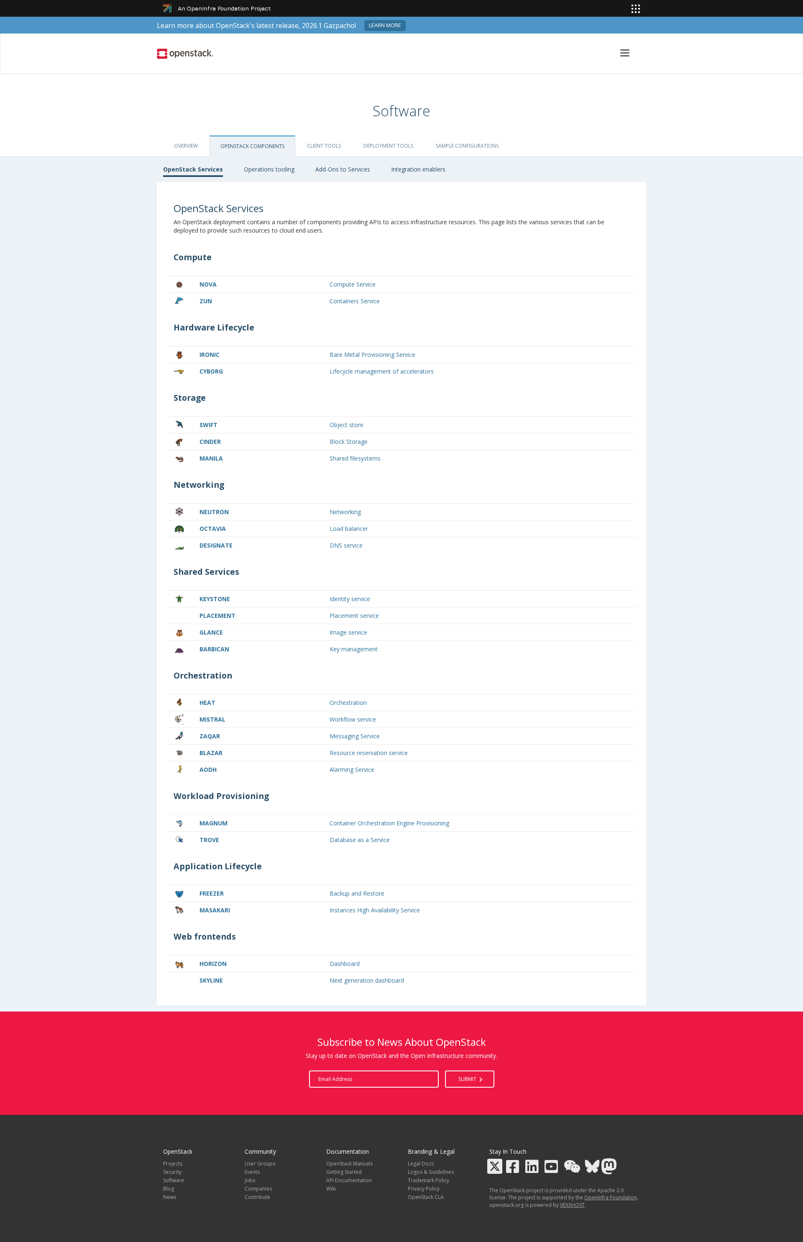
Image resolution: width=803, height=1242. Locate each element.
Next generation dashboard (367, 980)
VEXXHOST (572, 1205)
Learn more (385, 25)
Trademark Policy (428, 1180)
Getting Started (344, 1171)
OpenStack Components (252, 146)
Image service (348, 632)
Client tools (324, 145)
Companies (258, 1188)
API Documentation (349, 1180)
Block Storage (349, 442)
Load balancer (349, 529)
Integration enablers (418, 169)
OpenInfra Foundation (610, 1197)
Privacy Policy (424, 1188)
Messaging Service (355, 736)
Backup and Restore (357, 893)
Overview (186, 145)
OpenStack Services (193, 169)
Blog (168, 1188)
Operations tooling (269, 169)
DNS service (346, 545)
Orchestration (348, 703)
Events (252, 1171)
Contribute (257, 1197)
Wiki (331, 1188)
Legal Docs (421, 1163)
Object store (346, 425)
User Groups (260, 1163)
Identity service (350, 599)
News (169, 1197)
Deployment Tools (388, 145)
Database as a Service (360, 840)
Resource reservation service (369, 753)
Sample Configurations (467, 145)
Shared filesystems (355, 458)
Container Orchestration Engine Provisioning (389, 823)
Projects (172, 1163)
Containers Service (355, 301)
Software (173, 1180)
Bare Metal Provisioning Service (372, 355)
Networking (345, 512)
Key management (354, 649)
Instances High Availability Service (375, 910)
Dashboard (345, 964)
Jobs (250, 1180)
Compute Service (353, 284)
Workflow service (353, 719)
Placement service (354, 616)
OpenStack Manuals (349, 1163)
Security (172, 1171)
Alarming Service (352, 769)
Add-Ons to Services (342, 169)
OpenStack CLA (426, 1197)
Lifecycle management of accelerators (382, 371)
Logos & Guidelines (431, 1171)
